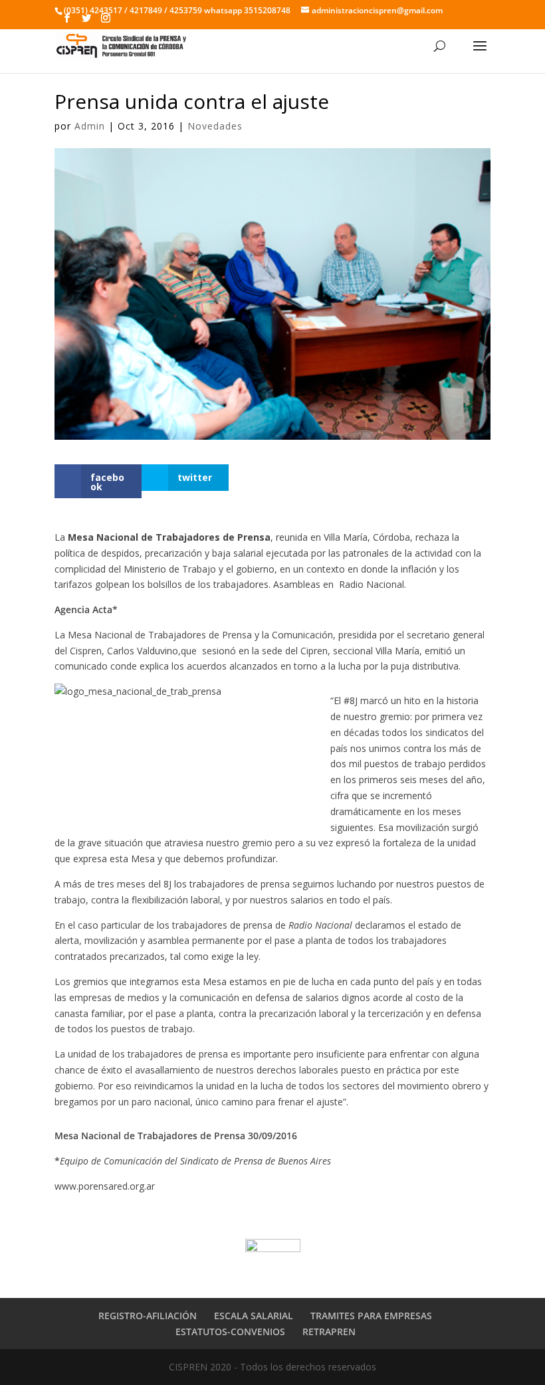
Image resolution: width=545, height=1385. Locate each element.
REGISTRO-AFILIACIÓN (147, 1315)
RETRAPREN (329, 1331)
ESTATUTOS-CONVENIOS (230, 1331)
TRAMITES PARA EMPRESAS (371, 1315)
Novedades (215, 126)
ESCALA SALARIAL (253, 1315)
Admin (89, 126)
